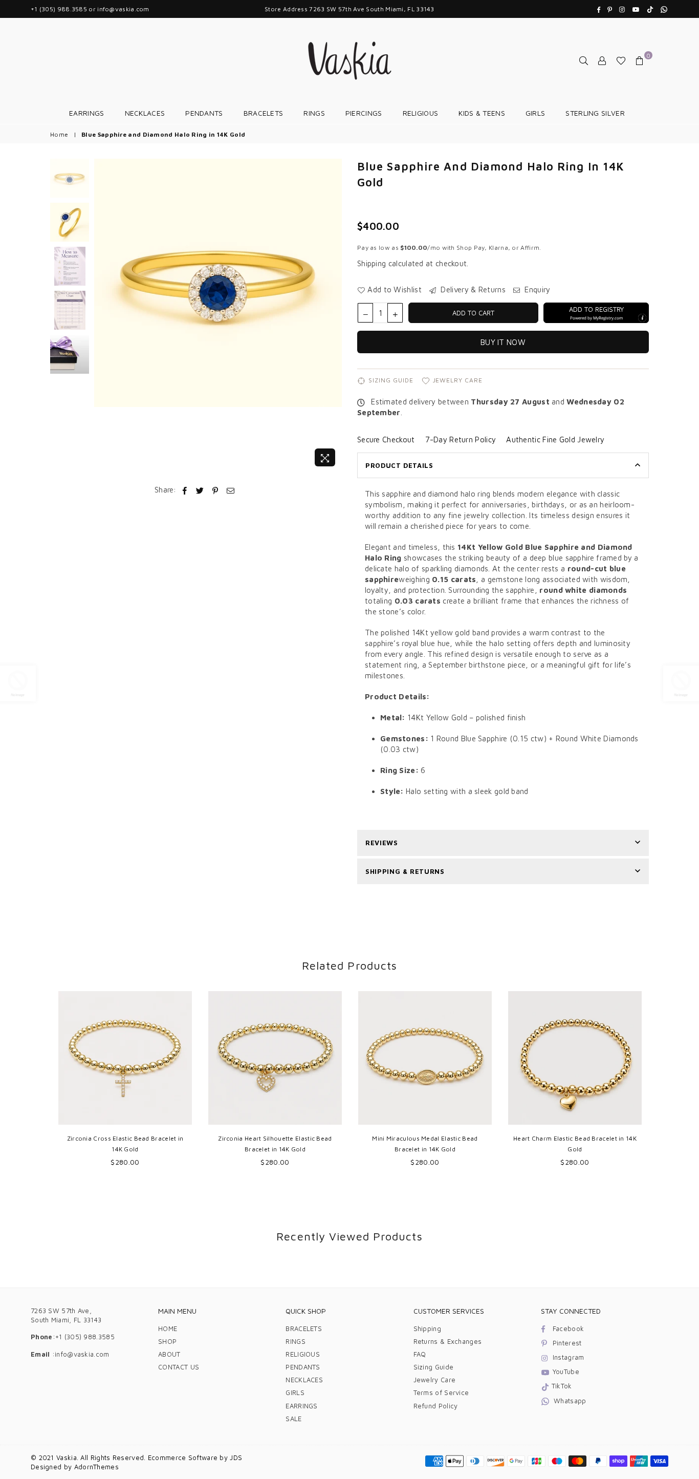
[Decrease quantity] (365, 313)
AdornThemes (96, 1467)
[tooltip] (642, 318)
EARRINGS (86, 113)
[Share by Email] (231, 489)
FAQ (419, 1354)
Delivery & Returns (472, 289)
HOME (167, 1328)
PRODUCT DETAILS (399, 465)
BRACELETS (263, 113)
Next (333, 315)
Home (59, 134)
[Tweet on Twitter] (200, 489)
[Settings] (602, 60)
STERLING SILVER (595, 113)
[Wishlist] (620, 60)
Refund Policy (435, 1406)
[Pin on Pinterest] (216, 489)
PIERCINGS (363, 113)
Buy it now (503, 342)
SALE (293, 1418)
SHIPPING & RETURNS (405, 871)
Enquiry (536, 289)
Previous (103, 315)
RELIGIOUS (421, 113)
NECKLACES (145, 113)
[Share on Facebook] (185, 489)
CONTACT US (178, 1367)
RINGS (314, 113)
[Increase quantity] (395, 313)
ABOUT (169, 1354)
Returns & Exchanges (447, 1341)
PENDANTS (204, 113)
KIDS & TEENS (481, 113)
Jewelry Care (458, 380)
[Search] (584, 60)
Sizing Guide (390, 380)
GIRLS (535, 113)
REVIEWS (381, 843)
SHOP (167, 1341)
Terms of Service (441, 1392)
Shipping (371, 263)
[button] (596, 313)
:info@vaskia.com (80, 1354)
